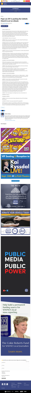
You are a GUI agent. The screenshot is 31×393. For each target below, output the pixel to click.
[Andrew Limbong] (2, 115)
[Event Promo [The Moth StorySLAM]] (15, 196)
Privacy (18, 385)
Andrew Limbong (5, 23)
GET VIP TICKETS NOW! (15, 180)
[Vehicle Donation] (15, 222)
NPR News (2, 16)
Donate (28, 1)
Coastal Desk (3, 373)
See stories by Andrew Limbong (10, 120)
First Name (3, 365)
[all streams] (30, 3)
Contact (25, 383)
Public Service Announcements (20, 383)
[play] (2, 3)
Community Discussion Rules (14, 385)
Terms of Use (13, 383)
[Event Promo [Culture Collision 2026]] (15, 140)
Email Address (3, 362)
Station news (3, 376)
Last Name (3, 368)
